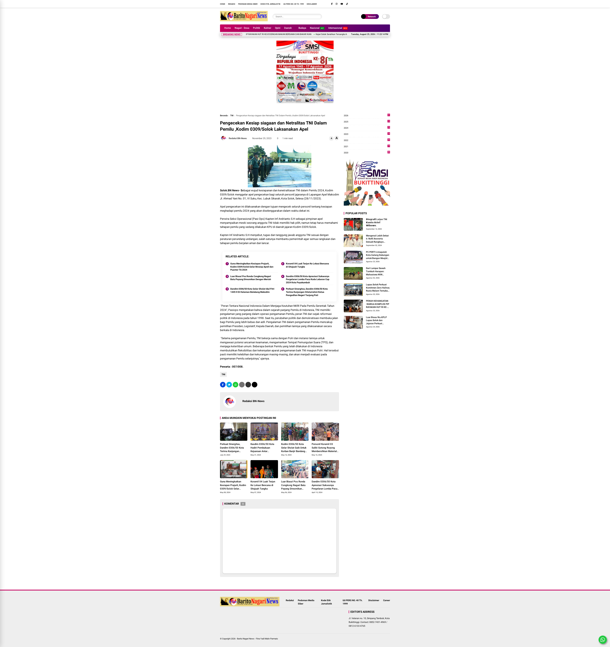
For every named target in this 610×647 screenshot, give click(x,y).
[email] (248, 384)
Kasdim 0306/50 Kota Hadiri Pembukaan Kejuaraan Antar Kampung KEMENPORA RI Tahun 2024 (264, 448)
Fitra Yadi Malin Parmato (267, 638)
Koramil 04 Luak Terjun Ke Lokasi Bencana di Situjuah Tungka (307, 265)
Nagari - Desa (242, 28)
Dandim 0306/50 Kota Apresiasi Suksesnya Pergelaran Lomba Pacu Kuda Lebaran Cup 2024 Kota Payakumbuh (307, 279)
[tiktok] (347, 4)
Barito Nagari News (245, 638)
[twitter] (229, 384)
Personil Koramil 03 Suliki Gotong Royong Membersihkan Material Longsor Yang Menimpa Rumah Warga (324, 448)
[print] (242, 384)
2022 (367, 140)
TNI (232, 115)
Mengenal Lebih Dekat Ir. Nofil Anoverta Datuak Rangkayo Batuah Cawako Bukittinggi (377, 239)
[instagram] (336, 4)
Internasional (337, 28)
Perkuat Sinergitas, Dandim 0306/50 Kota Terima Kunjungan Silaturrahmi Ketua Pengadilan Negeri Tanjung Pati (307, 292)
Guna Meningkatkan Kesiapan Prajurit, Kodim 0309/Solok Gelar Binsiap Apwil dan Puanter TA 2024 (251, 266)
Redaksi (231, 4)
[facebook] (331, 4)
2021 (367, 146)
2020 (367, 153)
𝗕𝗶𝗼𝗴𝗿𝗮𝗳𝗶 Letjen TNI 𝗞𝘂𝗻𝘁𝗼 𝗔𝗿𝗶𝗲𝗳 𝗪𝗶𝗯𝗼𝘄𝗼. (376, 222)
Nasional (317, 28)
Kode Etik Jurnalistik (270, 4)
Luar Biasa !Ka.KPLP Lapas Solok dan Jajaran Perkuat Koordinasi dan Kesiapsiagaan (376, 320)
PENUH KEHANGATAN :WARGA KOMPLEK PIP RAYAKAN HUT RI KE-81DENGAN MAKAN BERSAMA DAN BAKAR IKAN (377, 304)
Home (222, 4)
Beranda (224, 115)
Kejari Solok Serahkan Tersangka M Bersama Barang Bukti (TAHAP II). (320, 34)
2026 (367, 115)
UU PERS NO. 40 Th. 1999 (293, 4)
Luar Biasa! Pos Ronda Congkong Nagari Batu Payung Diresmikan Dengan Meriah (250, 278)
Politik (256, 28)
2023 (367, 134)
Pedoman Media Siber (248, 4)
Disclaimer (312, 4)
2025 (367, 122)
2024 (367, 128)
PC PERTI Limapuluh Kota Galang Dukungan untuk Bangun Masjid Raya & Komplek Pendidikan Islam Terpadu (377, 255)
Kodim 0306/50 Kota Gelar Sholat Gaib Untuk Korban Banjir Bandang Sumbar (293, 448)
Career (386, 600)
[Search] (319, 16)
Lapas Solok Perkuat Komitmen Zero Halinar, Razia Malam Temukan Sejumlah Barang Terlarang (378, 287)
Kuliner (267, 28)
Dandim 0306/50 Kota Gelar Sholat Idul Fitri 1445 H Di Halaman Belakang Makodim (252, 290)
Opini (277, 28)
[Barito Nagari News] (244, 20)
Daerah (288, 28)
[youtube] (342, 4)
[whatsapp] (235, 384)
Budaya (302, 28)
